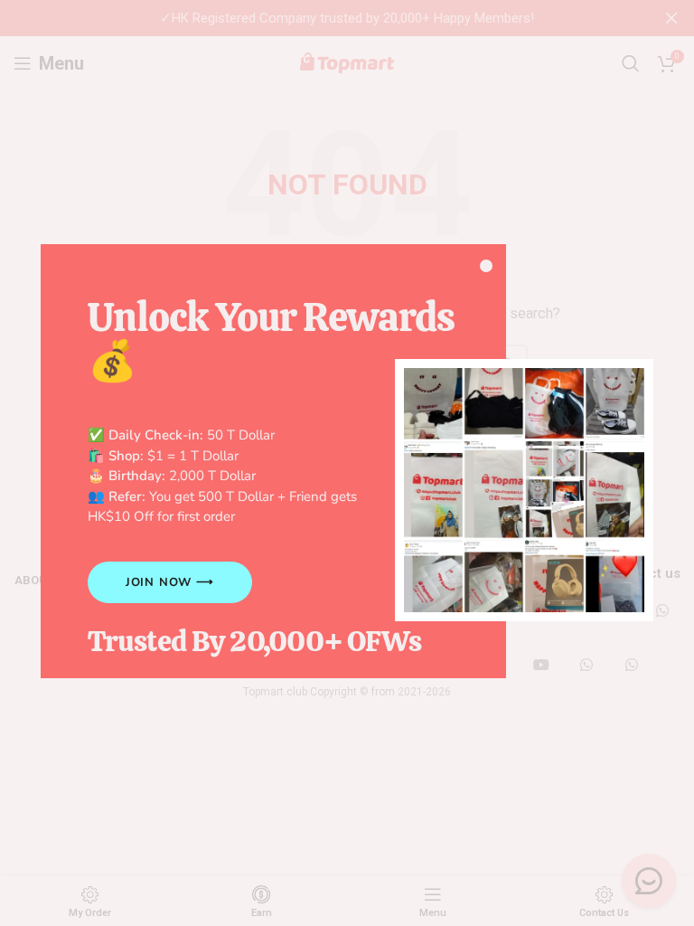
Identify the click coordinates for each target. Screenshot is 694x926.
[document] (347, 463)
